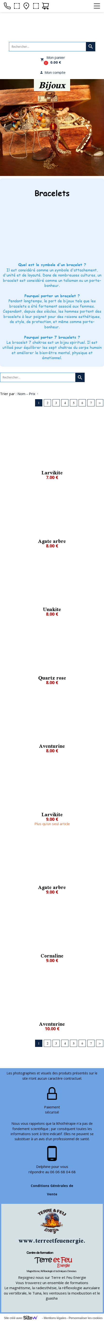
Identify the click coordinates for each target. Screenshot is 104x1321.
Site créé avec (13, 1318)
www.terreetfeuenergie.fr (55, 1240)
